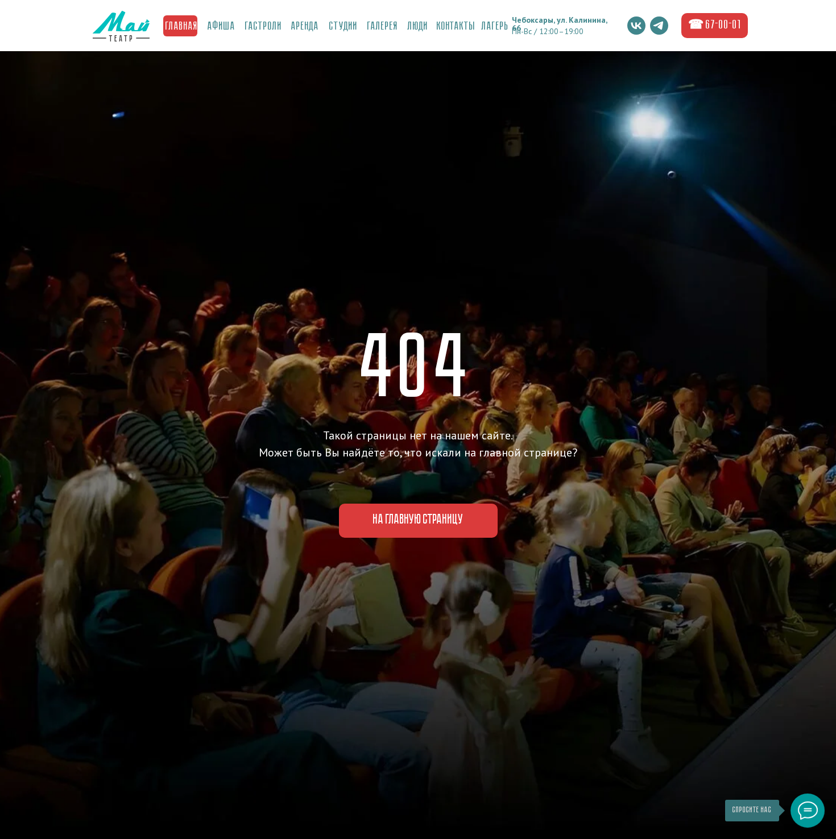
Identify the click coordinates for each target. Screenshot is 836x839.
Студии (343, 26)
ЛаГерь (495, 26)
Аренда (305, 26)
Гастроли (263, 26)
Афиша (221, 26)
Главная (181, 26)
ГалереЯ (382, 26)
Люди (418, 26)
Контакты (456, 26)
